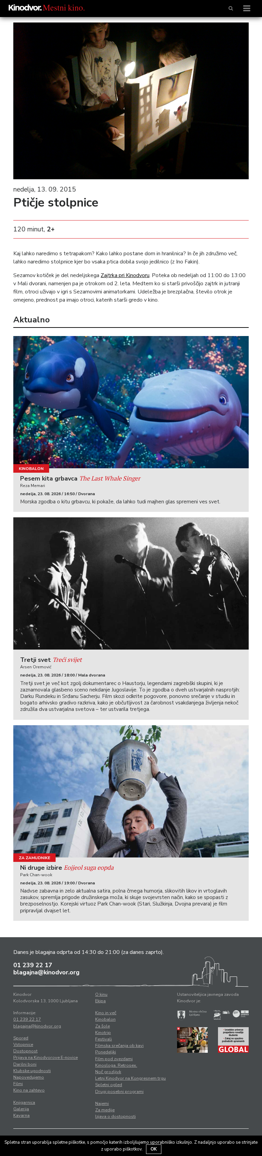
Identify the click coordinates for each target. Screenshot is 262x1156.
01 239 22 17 (32, 965)
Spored (20, 1038)
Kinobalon (31, 468)
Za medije (105, 1110)
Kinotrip (103, 1033)
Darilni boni (25, 1064)
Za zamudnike (34, 858)
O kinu (101, 994)
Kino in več (105, 1013)
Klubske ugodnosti (32, 1071)
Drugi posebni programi (119, 1092)
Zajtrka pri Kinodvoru (125, 275)
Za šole (102, 1026)
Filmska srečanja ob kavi (119, 1046)
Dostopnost (25, 1051)
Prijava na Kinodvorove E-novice (45, 1057)
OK (153, 1149)
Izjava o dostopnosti (115, 1116)
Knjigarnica (24, 1102)
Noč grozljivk (108, 1072)
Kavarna (21, 1115)
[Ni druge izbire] (131, 791)
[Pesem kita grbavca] (131, 402)
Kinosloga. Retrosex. (116, 1065)
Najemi (102, 1103)
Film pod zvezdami (114, 1059)
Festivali (103, 1039)
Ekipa (100, 1001)
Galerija (21, 1109)
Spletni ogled (108, 1085)
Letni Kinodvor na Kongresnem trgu (130, 1078)
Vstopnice (23, 1044)
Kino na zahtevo (29, 1090)
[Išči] (231, 8)
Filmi (18, 1084)
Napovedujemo (28, 1077)
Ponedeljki (105, 1052)
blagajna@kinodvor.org (46, 972)
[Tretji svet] (131, 583)
